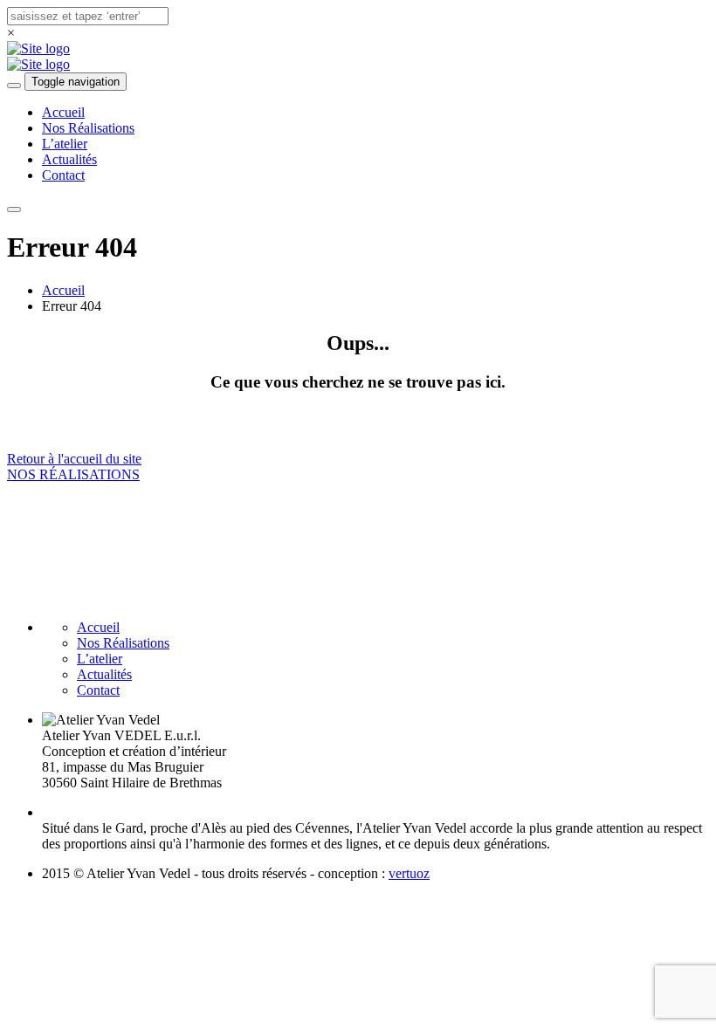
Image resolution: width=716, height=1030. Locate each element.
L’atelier (64, 143)
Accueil (63, 112)
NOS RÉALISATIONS (73, 474)
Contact (63, 175)
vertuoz (409, 873)
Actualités (69, 159)
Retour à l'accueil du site (74, 458)
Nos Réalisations (88, 127)
